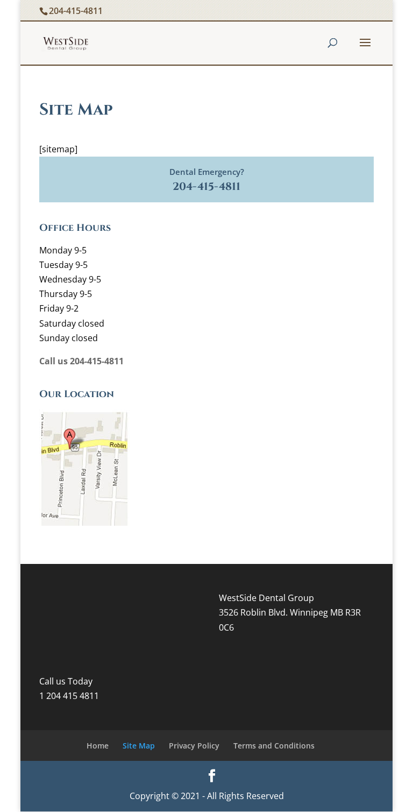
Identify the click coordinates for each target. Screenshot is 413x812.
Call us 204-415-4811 (81, 361)
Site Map (139, 745)
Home (98, 745)
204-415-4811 (76, 11)
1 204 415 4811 (69, 696)
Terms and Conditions (274, 745)
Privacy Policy (194, 745)
